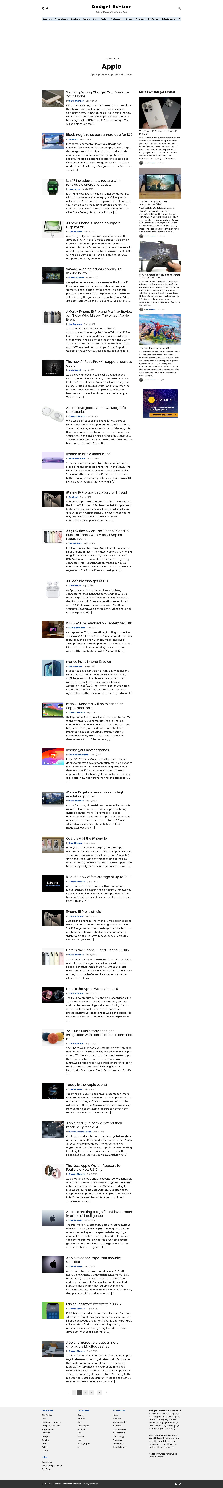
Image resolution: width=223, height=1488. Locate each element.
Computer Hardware (51, 1422)
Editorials (46, 1432)
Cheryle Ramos (76, 277)
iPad (79, 1432)
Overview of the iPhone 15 (86, 838)
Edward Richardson (79, 754)
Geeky (81, 1415)
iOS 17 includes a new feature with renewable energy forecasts (93, 182)
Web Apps (118, 1443)
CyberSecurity (119, 1422)
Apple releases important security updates (93, 1260)
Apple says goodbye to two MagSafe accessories (96, 410)
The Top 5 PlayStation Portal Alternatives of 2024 (155, 203)
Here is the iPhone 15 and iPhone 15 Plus (97, 950)
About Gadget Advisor (52, 1465)
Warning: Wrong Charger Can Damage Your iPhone (97, 94)
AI (179, 19)
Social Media (119, 1432)
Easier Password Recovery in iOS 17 (93, 1304)
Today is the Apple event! (86, 1084)
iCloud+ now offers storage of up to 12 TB (99, 877)
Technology (60, 19)
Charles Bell (75, 370)
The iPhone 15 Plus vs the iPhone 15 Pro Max (158, 133)
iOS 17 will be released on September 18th (99, 623)
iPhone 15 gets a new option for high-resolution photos (96, 794)
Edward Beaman (77, 458)
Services (117, 1425)
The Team (46, 1469)
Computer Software (51, 1425)
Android (81, 1429)
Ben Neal (73, 139)
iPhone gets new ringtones (87, 750)
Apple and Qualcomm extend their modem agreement (94, 1125)
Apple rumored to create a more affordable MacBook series (92, 1344)
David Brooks (75, 231)
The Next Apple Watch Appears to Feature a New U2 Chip (93, 1167)
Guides (129, 19)
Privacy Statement (90, 1484)
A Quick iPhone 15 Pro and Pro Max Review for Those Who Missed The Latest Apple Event (99, 315)
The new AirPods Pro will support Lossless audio (99, 363)
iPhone (81, 1436)
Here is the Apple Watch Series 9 (92, 989)
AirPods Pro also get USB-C (87, 581)
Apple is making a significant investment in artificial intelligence (99, 1214)
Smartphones (119, 1429)
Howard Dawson (77, 627)
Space (45, 1450)
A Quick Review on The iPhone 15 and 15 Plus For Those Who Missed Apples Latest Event (97, 535)
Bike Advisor (153, 19)
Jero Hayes (74, 189)
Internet (81, 1418)
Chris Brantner (76, 101)
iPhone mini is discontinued (88, 454)
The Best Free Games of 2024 (155, 348)
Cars (95, 19)
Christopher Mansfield (80, 1131)
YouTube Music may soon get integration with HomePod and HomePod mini (99, 1035)
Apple (85, 19)
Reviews (117, 1418)
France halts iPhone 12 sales (88, 661)
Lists (79, 1422)
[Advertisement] (111, 39)
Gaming (74, 19)
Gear (44, 1443)
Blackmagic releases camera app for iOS (99, 134)
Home (106, 58)
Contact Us (47, 1462)
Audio (103, 19)
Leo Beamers (75, 324)
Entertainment (168, 19)
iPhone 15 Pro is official (84, 911)
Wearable (140, 19)
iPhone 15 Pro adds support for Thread (96, 492)
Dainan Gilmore (77, 416)
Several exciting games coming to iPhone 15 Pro (93, 271)
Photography (117, 19)
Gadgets (46, 19)
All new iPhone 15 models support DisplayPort (93, 225)
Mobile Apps (83, 1425)
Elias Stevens (75, 666)
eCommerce (48, 1429)
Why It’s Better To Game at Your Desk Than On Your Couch (159, 276)
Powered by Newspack (72, 1484)
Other (116, 1415)
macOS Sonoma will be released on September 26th (95, 706)
